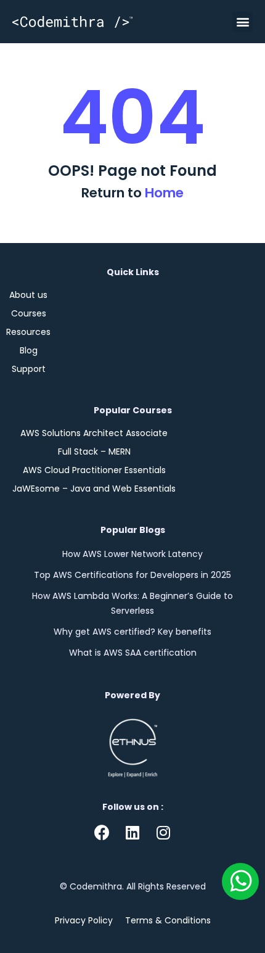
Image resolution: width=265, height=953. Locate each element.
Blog (29, 350)
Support (29, 369)
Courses (28, 313)
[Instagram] (163, 832)
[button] (242, 22)
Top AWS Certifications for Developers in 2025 (132, 575)
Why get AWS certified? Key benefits (132, 631)
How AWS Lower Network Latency (132, 554)
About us (28, 295)
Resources (28, 332)
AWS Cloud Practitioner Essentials (94, 470)
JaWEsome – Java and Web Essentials (94, 488)
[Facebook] (101, 832)
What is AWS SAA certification (133, 652)
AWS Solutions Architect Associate (94, 433)
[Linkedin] (132, 832)
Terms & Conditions (168, 920)
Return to (132, 192)
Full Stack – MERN (94, 451)
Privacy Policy (84, 920)
